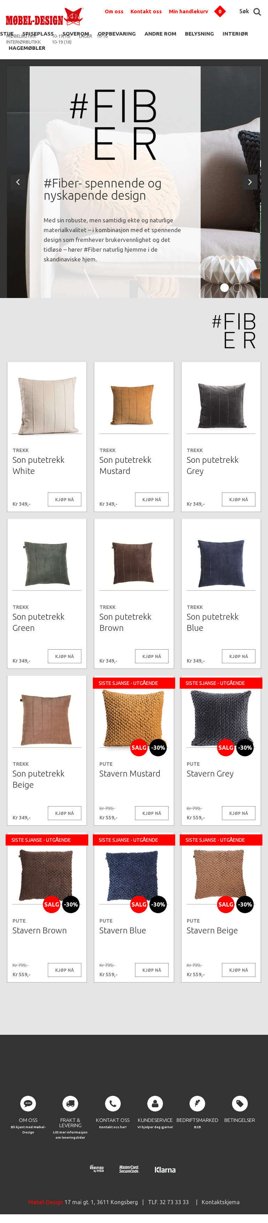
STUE (7, 34)
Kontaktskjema (221, 1202)
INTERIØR (235, 34)
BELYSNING (199, 34)
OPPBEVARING (117, 34)
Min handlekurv (188, 11)
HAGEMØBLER (27, 48)
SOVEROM (75, 34)
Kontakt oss (146, 11)
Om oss (114, 11)
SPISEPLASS (38, 34)
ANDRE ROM (160, 34)
